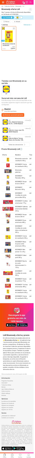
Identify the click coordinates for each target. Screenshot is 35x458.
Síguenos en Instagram (7, 405)
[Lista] (26, 2)
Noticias (3, 395)
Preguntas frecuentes (7, 380)
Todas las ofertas (9, 6)
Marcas (3, 387)
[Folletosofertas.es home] (11, 2)
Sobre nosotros (5, 391)
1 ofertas (4, 25)
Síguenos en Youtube (7, 407)
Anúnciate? (4, 383)
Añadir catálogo (5, 393)
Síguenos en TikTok (7, 409)
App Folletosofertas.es (7, 389)
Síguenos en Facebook (7, 403)
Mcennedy (18, 6)
